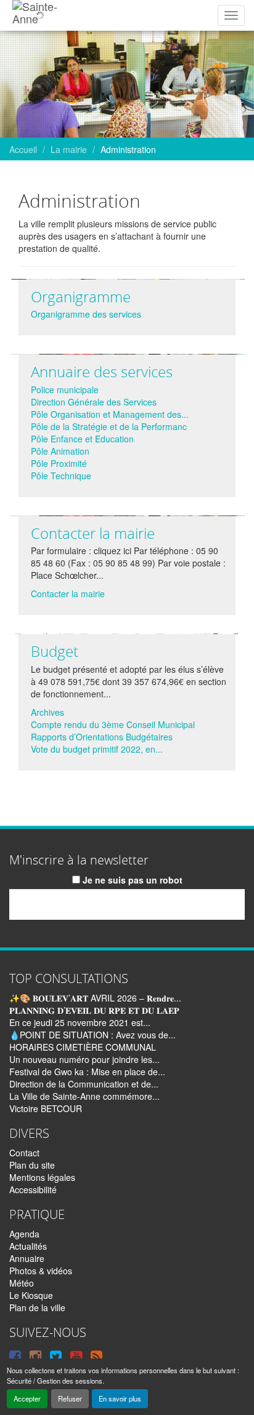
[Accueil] (40, 15)
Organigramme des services (86, 314)
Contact (24, 1153)
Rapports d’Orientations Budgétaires (102, 737)
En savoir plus (120, 1398)
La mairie (69, 149)
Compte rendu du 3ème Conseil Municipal (113, 724)
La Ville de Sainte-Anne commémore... (84, 1096)
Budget (54, 651)
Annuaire (26, 1258)
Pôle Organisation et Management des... (110, 414)
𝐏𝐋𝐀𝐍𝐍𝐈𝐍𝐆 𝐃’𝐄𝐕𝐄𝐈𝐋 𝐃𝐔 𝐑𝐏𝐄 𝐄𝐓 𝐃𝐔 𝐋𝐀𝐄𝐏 (94, 1010)
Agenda (24, 1234)
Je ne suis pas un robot (131, 880)
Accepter (27, 1398)
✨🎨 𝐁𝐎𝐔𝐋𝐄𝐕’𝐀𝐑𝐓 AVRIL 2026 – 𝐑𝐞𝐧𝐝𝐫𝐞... (95, 998)
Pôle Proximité (59, 463)
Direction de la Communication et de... (83, 1084)
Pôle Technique (61, 475)
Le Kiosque (31, 1295)
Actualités (28, 1246)
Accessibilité (33, 1189)
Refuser (70, 1398)
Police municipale (65, 389)
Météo (21, 1283)
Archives (47, 712)
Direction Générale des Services (94, 402)
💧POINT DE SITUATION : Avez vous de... (92, 1035)
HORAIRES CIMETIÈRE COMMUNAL (82, 1047)
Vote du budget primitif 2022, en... (97, 749)
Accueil (23, 149)
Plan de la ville (37, 1307)
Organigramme (81, 297)
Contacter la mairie (93, 533)
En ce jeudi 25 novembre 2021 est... (79, 1022)
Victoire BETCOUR (45, 1108)
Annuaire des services (102, 372)
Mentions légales (42, 1177)
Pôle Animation (60, 451)
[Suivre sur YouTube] (76, 1355)
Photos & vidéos (40, 1270)
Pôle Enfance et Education (82, 439)
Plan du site (32, 1165)
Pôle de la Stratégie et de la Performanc (109, 426)
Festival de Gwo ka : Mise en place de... (87, 1071)
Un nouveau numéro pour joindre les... (84, 1059)
